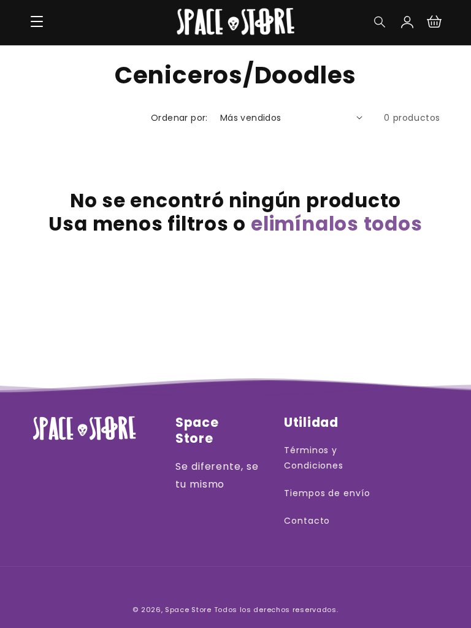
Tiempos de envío (327, 493)
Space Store (188, 610)
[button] (380, 22)
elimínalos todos (336, 224)
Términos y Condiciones (314, 458)
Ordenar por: (179, 118)
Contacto (307, 521)
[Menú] (36, 22)
